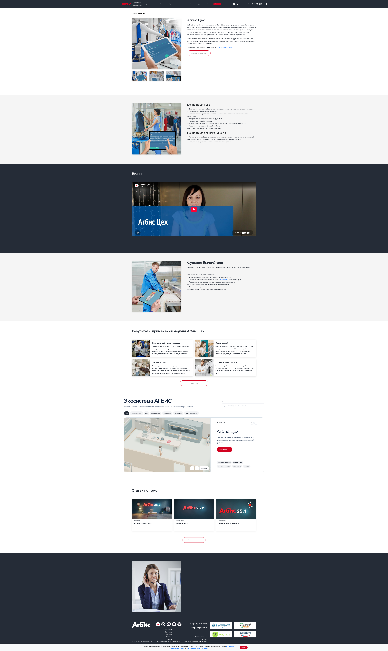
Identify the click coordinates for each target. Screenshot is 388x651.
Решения (163, 4)
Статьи (168, 637)
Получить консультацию (199, 53)
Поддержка (200, 4)
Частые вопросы (201, 637)
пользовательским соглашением (197, 648)
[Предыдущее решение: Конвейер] (252, 423)
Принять (243, 647)
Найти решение (227, 402)
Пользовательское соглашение (168, 642)
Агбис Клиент (223, 280)
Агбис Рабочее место (224, 462)
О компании (169, 630)
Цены (191, 4)
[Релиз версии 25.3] (152, 515)
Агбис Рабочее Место (225, 48)
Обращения (203, 639)
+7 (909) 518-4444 (259, 4)
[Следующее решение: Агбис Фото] (256, 423)
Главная (134, 13)
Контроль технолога (224, 466)
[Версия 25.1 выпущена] (236, 515)
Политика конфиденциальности (195, 642)
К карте (222, 422)
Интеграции (183, 4)
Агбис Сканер (237, 466)
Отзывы (169, 639)
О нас (209, 4)
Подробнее (194, 383)
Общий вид (204, 468)
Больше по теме (194, 540)
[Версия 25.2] (194, 515)
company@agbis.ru (198, 628)
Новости (169, 634)
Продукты (172, 4)
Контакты (168, 632)
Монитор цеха (237, 462)
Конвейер (246, 466)
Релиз (217, 4)
